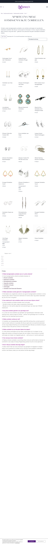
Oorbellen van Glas (7, 83)
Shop (2, 13)
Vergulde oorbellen (9, 283)
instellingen (17, 542)
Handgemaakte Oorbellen (18, 13)
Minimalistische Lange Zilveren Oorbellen (22, 214)
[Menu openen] (1, 7)
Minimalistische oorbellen (10, 281)
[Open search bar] (3, 7)
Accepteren (31, 541)
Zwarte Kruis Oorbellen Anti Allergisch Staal (39, 109)
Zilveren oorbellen (8, 278)
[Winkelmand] (47, 7)
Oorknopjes (6, 286)
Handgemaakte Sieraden (8, 13)
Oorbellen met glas (9, 285)
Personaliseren (41, 541)
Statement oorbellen (9, 279)
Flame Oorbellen (39, 238)
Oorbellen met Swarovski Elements (13, 288)
